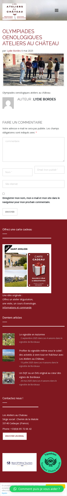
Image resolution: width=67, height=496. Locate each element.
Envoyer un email (14, 436)
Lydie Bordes (14, 50)
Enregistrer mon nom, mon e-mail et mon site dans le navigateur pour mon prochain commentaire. (31, 200)
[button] (37, 489)
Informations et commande (17, 307)
